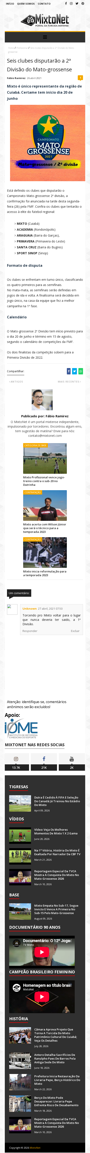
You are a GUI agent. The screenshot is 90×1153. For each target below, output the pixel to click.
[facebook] (66, 3)
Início (10, 3)
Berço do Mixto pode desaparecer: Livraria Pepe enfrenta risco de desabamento (56, 1101)
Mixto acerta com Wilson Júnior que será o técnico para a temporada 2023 (44, 528)
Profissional (22, 47)
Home (11, 47)
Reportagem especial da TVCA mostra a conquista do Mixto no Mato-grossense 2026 (56, 875)
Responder (29, 631)
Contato (44, 3)
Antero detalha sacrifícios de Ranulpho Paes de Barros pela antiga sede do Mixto (55, 1058)
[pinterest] (82, 3)
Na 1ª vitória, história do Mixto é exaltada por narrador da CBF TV (57, 852)
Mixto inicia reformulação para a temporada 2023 (44, 573)
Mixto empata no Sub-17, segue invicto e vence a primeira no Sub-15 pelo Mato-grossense (56, 909)
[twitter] (77, 3)
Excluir (75, 631)
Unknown (29, 609)
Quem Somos (26, 3)
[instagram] (71, 3)
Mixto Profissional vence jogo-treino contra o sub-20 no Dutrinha (44, 481)
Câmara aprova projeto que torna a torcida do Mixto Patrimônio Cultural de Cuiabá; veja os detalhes (55, 1034)
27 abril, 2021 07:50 (50, 609)
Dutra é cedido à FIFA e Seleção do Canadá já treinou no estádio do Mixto (57, 801)
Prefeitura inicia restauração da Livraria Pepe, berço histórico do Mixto (57, 1080)
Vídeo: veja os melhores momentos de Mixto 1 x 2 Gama (56, 831)
